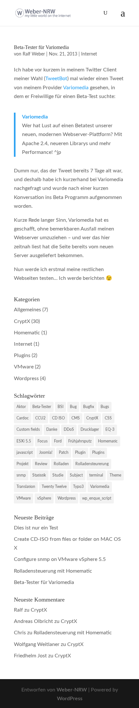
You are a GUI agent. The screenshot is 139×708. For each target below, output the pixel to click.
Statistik (39, 475)
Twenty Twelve (54, 487)
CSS (108, 418)
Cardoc (22, 418)
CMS (75, 418)
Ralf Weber (34, 54)
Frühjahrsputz (79, 441)
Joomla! (45, 452)
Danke (51, 429)
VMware (24, 366)
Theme (115, 475)
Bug (73, 407)
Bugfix (88, 407)
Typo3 (78, 487)
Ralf (18, 610)
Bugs (105, 407)
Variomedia (76, 87)
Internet (89, 54)
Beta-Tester (41, 407)
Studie (57, 475)
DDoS (69, 429)
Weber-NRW (72, 689)
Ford (58, 441)
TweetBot (56, 78)
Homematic (27, 332)
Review (41, 464)
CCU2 (40, 418)
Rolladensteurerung (92, 464)
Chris (20, 632)
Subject (76, 475)
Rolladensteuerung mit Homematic (53, 571)
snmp (21, 475)
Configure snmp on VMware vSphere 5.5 (60, 559)
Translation (25, 487)
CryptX (22, 321)
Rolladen (61, 464)
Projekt (22, 464)
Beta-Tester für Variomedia (41, 47)
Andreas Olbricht (33, 621)
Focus (42, 441)
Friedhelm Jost (30, 655)
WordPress (69, 698)
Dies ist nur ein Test (36, 527)
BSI (60, 407)
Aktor (21, 407)
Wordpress (26, 378)
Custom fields (28, 429)
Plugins (22, 355)
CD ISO (58, 418)
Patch (64, 452)
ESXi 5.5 (23, 441)
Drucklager (89, 429)
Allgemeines (27, 309)
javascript (24, 452)
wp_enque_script (96, 498)
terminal (96, 475)
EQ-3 (109, 429)
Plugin (80, 452)
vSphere (44, 498)
